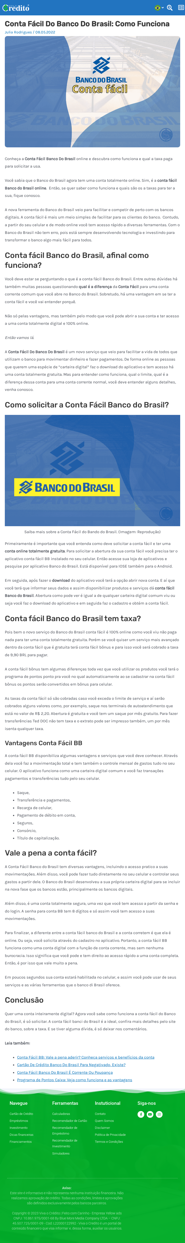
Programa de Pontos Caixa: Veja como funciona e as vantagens (74, 1079)
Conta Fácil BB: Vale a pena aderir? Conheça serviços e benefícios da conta (85, 1057)
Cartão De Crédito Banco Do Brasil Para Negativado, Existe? (71, 1064)
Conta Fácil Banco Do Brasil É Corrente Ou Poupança (65, 1072)
